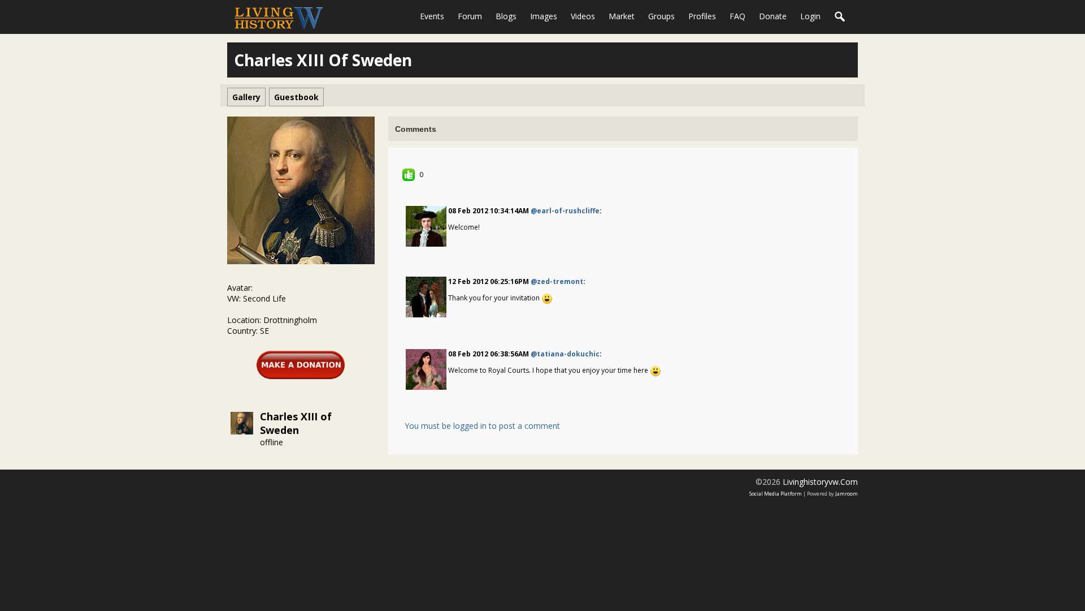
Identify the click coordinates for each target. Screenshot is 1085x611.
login (810, 16)
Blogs (506, 16)
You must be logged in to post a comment (482, 425)
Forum (470, 16)
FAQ (737, 16)
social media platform (775, 493)
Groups (661, 16)
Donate (773, 16)
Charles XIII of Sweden (296, 423)
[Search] (840, 17)
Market (622, 16)
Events (432, 16)
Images (543, 16)
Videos (583, 16)
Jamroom (846, 493)
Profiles (702, 16)
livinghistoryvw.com (820, 481)
